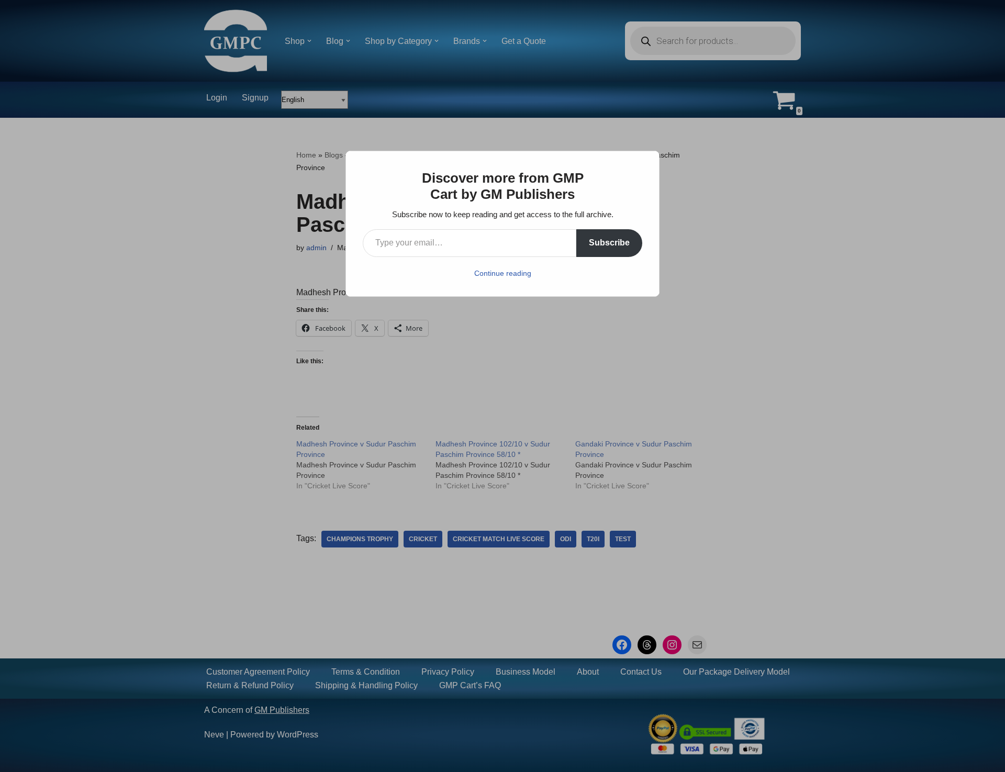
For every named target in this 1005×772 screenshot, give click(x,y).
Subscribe (609, 242)
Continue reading (502, 273)
